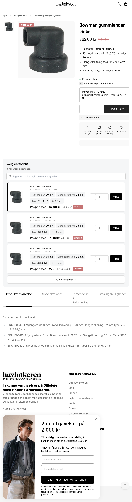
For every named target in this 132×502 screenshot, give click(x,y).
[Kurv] (125, 4)
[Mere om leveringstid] (81, 83)
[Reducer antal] (92, 197)
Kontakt (73, 403)
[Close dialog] (95, 419)
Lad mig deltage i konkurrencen (68, 479)
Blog (71, 387)
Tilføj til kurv (116, 108)
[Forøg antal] (105, 197)
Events (73, 408)
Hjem (5, 15)
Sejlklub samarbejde (81, 398)
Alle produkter (20, 15)
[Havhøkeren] (66, 4)
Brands (73, 392)
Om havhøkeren (78, 382)
